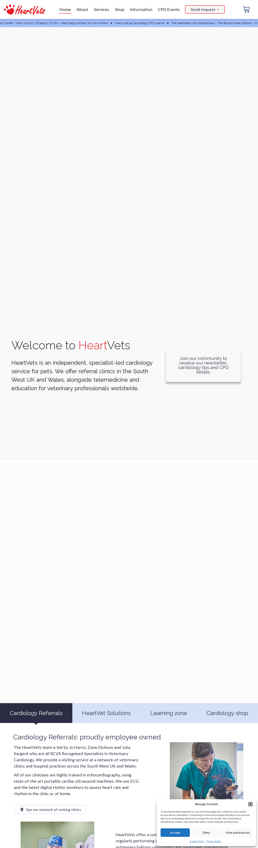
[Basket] (246, 9)
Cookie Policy (197, 841)
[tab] (36, 713)
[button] (250, 804)
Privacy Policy (214, 841)
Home (65, 9)
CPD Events (169, 9)
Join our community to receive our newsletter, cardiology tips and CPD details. (203, 365)
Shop (119, 9)
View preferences (238, 832)
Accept (175, 832)
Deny (206, 832)
